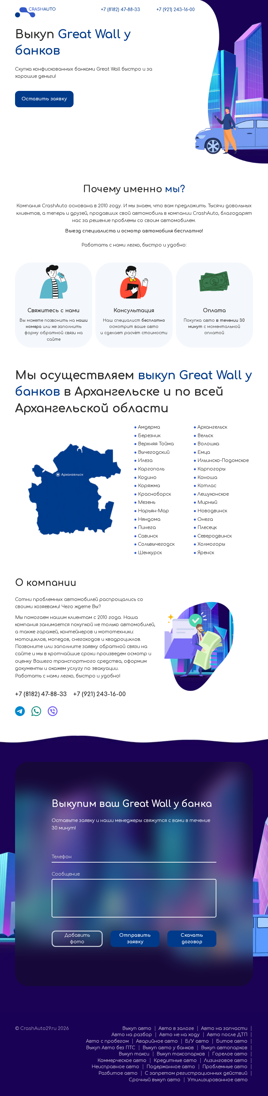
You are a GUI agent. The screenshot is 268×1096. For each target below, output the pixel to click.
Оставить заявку (44, 98)
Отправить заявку (135, 938)
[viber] (53, 711)
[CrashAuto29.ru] (35, 12)
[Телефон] (134, 857)
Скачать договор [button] (192, 938)
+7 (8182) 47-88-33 (120, 9)
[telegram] (20, 711)
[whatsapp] (36, 711)
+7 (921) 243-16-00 (176, 9)
